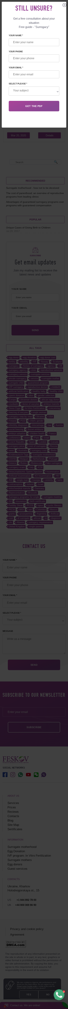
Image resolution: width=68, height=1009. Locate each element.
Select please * (18, 84)
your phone (16, 52)
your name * (16, 35)
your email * (16, 68)
